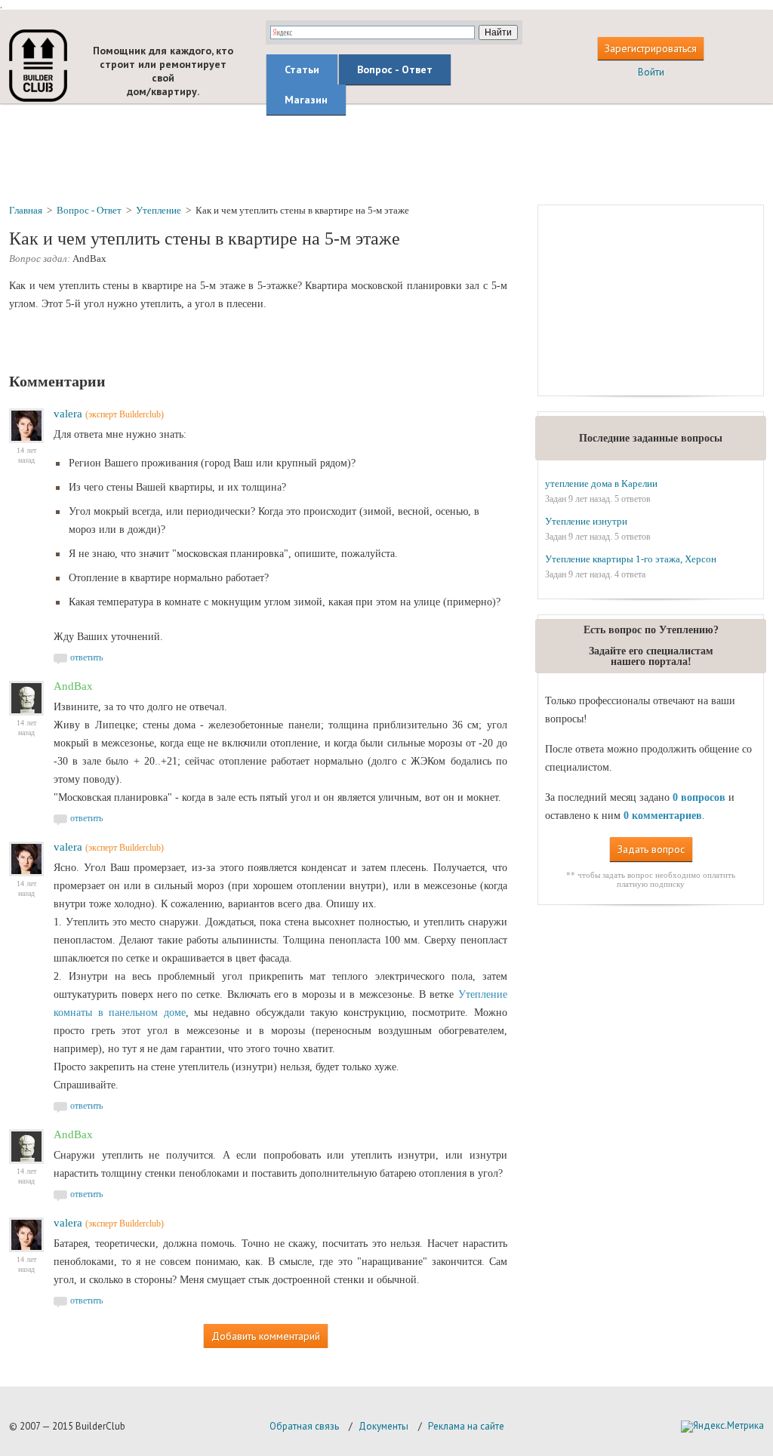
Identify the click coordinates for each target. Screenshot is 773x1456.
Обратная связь (304, 1426)
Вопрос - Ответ (395, 69)
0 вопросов (699, 797)
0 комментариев (663, 815)
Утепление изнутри (586, 521)
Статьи (302, 69)
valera (68, 414)
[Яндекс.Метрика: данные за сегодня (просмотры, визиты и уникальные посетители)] (722, 1427)
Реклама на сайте (466, 1426)
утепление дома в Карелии (601, 483)
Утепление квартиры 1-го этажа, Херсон (630, 559)
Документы (383, 1426)
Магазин (306, 99)
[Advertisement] (386, 153)
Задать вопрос (651, 849)
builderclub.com (38, 65)
